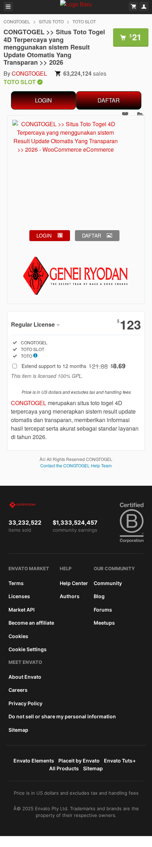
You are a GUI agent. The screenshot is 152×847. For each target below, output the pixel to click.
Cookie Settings (27, 649)
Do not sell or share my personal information (62, 716)
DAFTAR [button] (91, 235)
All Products (64, 768)
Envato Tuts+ (120, 761)
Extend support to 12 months (73, 366)
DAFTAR (109, 100)
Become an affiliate (31, 623)
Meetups (104, 623)
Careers (18, 690)
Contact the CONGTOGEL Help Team (76, 465)
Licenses (19, 596)
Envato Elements (33, 761)
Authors (70, 596)
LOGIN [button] (44, 235)
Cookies (18, 636)
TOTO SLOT (84, 21)
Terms (16, 583)
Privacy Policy (25, 703)
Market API (21, 610)
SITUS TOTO (51, 21)
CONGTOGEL (17, 21)
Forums (103, 610)
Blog (99, 596)
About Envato (24, 677)
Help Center (74, 583)
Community (108, 583)
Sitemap (18, 730)
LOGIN (43, 100)
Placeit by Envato (79, 761)
